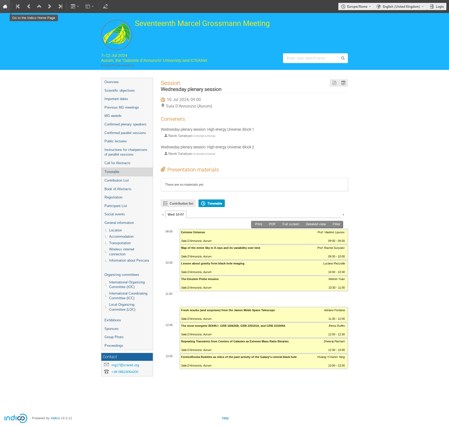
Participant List (115, 206)
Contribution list (181, 203)
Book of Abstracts (117, 189)
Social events (114, 214)
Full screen (290, 224)
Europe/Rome (357, 6)
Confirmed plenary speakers (125, 124)
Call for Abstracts (117, 163)
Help (225, 418)
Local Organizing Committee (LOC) (122, 307)
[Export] (75, 6)
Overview (111, 82)
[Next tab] (343, 214)
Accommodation (121, 236)
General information (119, 223)
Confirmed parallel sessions (125, 133)
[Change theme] (90, 6)
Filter (336, 224)
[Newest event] (60, 6)
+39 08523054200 (124, 372)
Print (258, 224)
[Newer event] (49, 6)
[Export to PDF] (334, 83)
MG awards (113, 116)
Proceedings (113, 346)
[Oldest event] (18, 6)
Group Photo (113, 337)
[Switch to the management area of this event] (105, 6)
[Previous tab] (163, 214)
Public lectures (115, 141)
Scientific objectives (119, 90)
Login (440, 6)
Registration (113, 197)
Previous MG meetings (121, 107)
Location (115, 230)
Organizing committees (121, 275)
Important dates (116, 99)
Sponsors (111, 329)
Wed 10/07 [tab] (176, 214)
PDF (272, 224)
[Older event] (29, 6)
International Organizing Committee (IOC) (127, 284)
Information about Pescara (129, 260)
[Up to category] (39, 6)
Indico (55, 418)
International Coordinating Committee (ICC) (128, 295)
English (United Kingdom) (401, 6)
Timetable (111, 172)
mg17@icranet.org (125, 365)
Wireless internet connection (121, 251)
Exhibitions (112, 320)
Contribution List (116, 180)
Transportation (120, 243)
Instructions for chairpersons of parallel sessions (125, 152)
